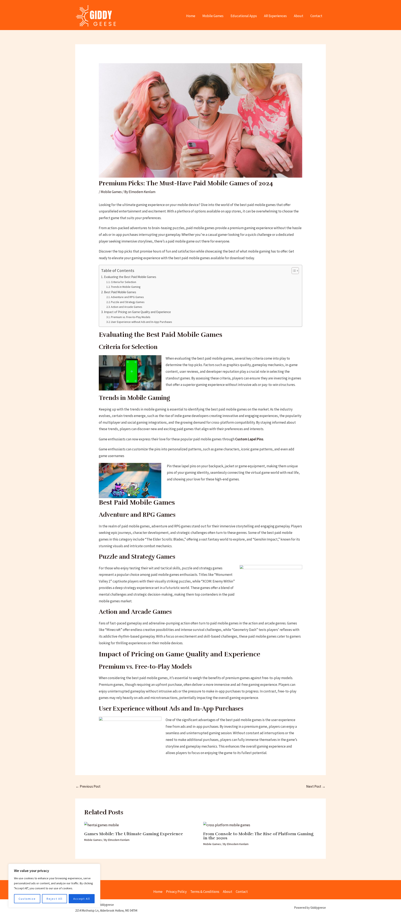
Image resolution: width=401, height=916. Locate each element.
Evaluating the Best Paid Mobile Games (130, 277)
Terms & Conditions (204, 891)
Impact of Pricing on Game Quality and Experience (137, 312)
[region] (54, 886)
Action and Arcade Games (126, 307)
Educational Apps (244, 16)
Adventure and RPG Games (127, 297)
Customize (27, 899)
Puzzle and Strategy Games (127, 302)
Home (190, 16)
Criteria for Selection (123, 282)
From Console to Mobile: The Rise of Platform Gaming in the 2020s (258, 836)
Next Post (315, 786)
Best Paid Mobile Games (120, 292)
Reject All (54, 899)
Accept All (81, 899)
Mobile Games (212, 16)
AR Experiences (275, 16)
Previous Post (88, 786)
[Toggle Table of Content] (293, 270)
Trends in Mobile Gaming (125, 287)
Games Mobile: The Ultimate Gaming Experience (133, 833)
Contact (316, 16)
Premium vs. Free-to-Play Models (130, 317)
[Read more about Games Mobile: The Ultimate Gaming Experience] (101, 825)
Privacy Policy (176, 891)
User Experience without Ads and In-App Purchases (141, 322)
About (298, 16)
